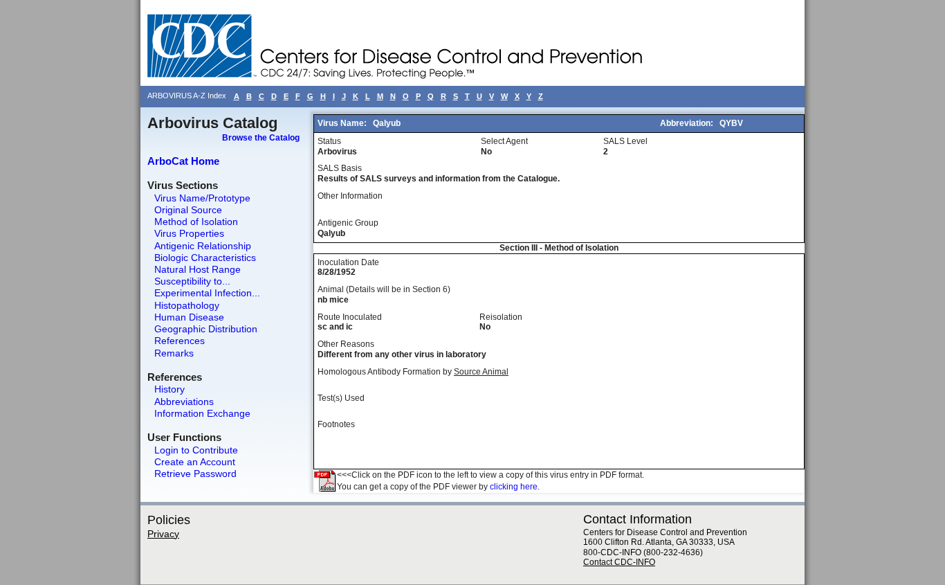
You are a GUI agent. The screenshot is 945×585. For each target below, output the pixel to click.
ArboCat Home (183, 161)
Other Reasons (346, 344)
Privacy (163, 533)
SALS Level (625, 141)
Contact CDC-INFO (619, 562)
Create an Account (194, 461)
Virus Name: (343, 123)
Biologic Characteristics (205, 257)
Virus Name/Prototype (202, 198)
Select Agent (504, 141)
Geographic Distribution (205, 328)
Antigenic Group (348, 223)
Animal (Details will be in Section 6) (384, 289)
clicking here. (515, 487)
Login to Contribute (196, 450)
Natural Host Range (197, 269)
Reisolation (500, 317)
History (169, 389)
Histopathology (186, 305)
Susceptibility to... (192, 281)
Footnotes (336, 424)
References (179, 340)
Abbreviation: (687, 123)
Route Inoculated (350, 317)
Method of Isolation (196, 221)
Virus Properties (189, 233)
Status (329, 141)
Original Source (188, 209)
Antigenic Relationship (202, 245)
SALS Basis (340, 168)
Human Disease (189, 317)
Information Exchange (202, 413)
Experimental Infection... (207, 292)
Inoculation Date (348, 262)
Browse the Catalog (261, 138)
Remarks (174, 353)
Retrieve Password (195, 473)
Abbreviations (184, 401)
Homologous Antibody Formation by (413, 372)
